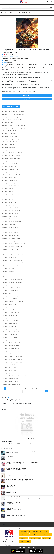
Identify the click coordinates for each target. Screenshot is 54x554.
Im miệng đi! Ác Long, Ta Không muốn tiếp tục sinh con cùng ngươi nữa (22, 462)
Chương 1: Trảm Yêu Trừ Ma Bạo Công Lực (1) (13, 111)
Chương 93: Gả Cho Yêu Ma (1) (10, 364)
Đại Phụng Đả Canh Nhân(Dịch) (12, 514)
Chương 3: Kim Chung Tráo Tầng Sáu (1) (12, 117)
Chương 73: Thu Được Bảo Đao (10, 309)
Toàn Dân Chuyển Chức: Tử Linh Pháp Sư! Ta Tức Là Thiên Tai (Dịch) (20, 451)
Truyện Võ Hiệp (44, 531)
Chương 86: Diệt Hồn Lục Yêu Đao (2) (11, 345)
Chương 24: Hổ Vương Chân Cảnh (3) (11, 174)
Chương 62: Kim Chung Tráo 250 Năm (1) (12, 279)
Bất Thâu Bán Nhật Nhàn (27, 438)
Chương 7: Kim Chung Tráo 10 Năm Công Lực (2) (14, 128)
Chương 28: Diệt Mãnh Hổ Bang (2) (11, 185)
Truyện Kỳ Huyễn (33, 531)
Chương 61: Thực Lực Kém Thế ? (10, 276)
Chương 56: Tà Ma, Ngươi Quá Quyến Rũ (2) (13, 263)
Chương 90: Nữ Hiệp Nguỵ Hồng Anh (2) (12, 356)
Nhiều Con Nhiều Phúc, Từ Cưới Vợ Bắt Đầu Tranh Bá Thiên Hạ (19, 479)
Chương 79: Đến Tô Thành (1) (10, 326)
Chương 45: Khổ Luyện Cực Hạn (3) (11, 232)
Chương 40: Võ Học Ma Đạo (9, 218)
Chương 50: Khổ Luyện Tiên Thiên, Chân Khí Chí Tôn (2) (16, 246)
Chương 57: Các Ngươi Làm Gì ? (10, 265)
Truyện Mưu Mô (24, 534)
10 (36, 388)
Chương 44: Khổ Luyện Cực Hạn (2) (11, 229)
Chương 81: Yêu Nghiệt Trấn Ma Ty (11, 331)
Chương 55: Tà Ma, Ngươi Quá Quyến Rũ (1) (13, 260)
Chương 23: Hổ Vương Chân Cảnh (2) (11, 172)
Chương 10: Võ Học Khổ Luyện (10, 136)
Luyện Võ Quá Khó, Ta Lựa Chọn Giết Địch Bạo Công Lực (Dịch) (16, 443)
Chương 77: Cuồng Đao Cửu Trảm (10, 320)
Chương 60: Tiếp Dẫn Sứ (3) (9, 274)
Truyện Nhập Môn (35, 534)
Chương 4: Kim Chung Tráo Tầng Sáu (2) (12, 119)
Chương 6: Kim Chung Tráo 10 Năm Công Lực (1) (14, 125)
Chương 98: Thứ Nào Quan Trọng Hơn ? (12, 378)
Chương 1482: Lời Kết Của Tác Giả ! (18, 58)
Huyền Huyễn (7, 60)
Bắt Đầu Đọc (27, 95)
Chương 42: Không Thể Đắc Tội (10, 224)
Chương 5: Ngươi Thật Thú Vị (9, 122)
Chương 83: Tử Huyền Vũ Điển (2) (10, 337)
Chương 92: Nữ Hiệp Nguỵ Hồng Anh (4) (12, 362)
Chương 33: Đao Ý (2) (8, 199)
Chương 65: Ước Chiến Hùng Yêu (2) (11, 287)
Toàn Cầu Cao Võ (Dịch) (11, 508)
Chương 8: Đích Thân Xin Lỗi (9, 130)
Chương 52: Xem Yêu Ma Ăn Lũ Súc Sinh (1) (13, 252)
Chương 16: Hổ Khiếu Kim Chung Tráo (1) (12, 152)
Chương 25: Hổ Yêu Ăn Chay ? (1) (10, 177)
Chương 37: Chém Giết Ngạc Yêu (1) (11, 210)
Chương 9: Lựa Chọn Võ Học (9, 133)
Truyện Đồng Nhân (25, 541)
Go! (46, 391)
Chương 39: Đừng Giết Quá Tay (10, 216)
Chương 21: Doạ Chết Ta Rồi (9, 166)
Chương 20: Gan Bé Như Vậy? (10, 163)
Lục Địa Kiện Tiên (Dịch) (11, 456)
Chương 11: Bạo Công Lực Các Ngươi (11, 139)
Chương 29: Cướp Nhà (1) (9, 188)
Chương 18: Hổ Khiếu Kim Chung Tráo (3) (12, 158)
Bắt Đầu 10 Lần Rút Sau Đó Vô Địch (13, 496)
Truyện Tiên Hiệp (46, 534)
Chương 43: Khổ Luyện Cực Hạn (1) (11, 227)
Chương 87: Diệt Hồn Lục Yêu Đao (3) (11, 348)
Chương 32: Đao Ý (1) (8, 196)
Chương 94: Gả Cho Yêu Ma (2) (10, 367)
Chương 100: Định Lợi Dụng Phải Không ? (12, 384)
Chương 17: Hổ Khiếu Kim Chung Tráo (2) (12, 155)
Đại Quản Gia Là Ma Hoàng (11, 491)
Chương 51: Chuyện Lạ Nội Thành (10, 249)
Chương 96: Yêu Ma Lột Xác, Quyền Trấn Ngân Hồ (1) (15, 373)
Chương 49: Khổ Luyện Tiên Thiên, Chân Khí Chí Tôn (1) (15, 243)
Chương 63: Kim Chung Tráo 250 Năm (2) (12, 282)
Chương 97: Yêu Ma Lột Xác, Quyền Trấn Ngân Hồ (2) (15, 375)
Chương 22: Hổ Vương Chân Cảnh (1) (11, 169)
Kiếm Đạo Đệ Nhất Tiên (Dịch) (12, 473)
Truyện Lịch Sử (47, 538)
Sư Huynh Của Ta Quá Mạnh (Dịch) (13, 502)
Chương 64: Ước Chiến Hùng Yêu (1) (11, 285)
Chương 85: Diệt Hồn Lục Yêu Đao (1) (11, 342)
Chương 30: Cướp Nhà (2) (9, 191)
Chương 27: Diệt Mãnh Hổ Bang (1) (11, 183)
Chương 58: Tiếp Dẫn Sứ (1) (9, 268)
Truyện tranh (23, 531)
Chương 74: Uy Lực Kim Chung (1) (11, 312)
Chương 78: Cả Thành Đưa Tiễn (10, 323)
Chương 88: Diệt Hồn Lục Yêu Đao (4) (11, 351)
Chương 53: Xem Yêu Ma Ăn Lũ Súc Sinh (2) (13, 254)
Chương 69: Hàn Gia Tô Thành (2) (10, 298)
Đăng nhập (49, 1)
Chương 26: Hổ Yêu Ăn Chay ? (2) (10, 180)
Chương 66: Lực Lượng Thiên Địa (10, 290)
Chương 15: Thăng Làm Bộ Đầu (10, 150)
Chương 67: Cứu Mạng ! (8, 293)
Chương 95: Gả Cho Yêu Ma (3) (10, 370)
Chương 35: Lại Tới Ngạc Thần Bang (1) (12, 205)
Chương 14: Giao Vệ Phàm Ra (9, 147)
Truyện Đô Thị (23, 538)
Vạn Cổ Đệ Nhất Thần (10, 485)
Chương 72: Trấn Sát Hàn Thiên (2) (11, 307)
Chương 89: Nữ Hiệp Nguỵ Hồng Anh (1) (12, 353)
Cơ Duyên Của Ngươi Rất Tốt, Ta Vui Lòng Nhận (16, 468)
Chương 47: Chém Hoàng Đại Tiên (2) (11, 238)
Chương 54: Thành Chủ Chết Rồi (10, 257)
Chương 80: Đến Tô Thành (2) (10, 329)
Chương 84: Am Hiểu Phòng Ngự (10, 340)
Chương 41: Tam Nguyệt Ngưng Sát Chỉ (12, 221)
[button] (45, 1)
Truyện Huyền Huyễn (35, 538)
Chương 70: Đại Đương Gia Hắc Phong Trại (13, 301)
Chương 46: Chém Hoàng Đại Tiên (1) (11, 235)
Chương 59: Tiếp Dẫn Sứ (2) (9, 271)
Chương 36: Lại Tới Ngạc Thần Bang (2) (12, 207)
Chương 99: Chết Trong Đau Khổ (10, 381)
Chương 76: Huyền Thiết (8, 318)
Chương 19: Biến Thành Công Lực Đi (11, 161)
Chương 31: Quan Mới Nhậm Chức (11, 194)
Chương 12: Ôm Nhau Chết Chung (11, 141)
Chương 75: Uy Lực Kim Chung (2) (11, 315)
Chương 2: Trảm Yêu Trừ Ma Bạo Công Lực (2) (13, 114)
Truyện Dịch (14, 60)
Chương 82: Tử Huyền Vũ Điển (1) (10, 334)
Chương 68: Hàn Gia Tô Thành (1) (10, 296)
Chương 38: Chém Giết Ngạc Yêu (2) (11, 213)
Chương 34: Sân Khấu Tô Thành (10, 202)
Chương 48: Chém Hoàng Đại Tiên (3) (11, 241)
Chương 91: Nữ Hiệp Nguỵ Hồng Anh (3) (12, 359)
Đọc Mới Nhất (26, 99)
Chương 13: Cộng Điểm (8, 144)
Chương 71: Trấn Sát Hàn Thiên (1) (11, 304)
